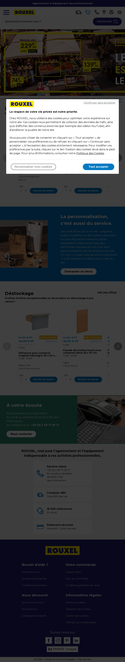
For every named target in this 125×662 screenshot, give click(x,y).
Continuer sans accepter (100, 102)
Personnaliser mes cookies (33, 166)
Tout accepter (98, 166)
